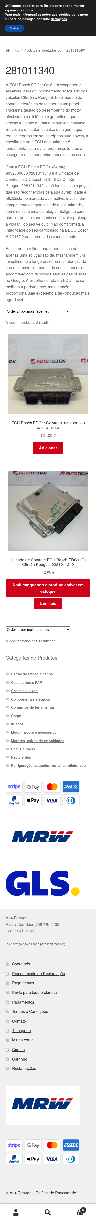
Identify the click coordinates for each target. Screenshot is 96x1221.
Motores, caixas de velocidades (37, 740)
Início (15, 50)
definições (59, 19)
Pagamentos (23, 983)
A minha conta (16, 1212)
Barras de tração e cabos (32, 674)
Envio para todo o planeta (34, 992)
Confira (18, 1049)
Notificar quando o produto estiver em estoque (48, 588)
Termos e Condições (30, 1011)
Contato (19, 1021)
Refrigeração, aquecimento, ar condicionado (48, 765)
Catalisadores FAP (26, 682)
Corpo (16, 715)
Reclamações (24, 1068)
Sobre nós (21, 964)
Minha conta (22, 1040)
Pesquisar (48, 1212)
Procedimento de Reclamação (38, 973)
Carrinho (19, 1059)
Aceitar (14, 28)
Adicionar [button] (48, 448)
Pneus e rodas (23, 749)
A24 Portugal (21, 1193)
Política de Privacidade (56, 1193)
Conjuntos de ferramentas (33, 707)
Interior (17, 723)
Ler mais (48, 603)
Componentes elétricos (30, 699)
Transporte (21, 1030)
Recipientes (21, 757)
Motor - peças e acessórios (34, 732)
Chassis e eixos (24, 690)
